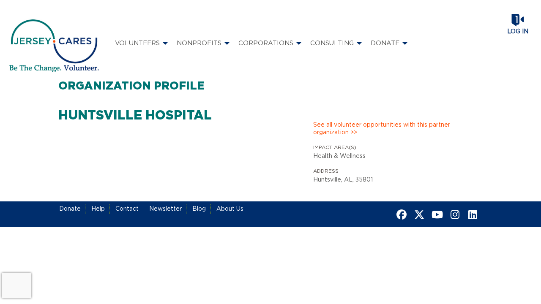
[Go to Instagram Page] (453, 214)
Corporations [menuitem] (265, 43)
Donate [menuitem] (385, 43)
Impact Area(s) (334, 147)
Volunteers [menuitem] (137, 43)
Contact (127, 209)
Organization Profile (131, 86)
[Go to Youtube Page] (436, 214)
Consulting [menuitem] (332, 43)
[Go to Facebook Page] (400, 214)
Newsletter (165, 209)
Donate (70, 209)
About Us (229, 209)
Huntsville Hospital (135, 115)
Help (98, 209)
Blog (199, 209)
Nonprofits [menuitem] (199, 43)
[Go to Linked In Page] (471, 214)
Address (326, 171)
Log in (517, 32)
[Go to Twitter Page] (418, 214)
